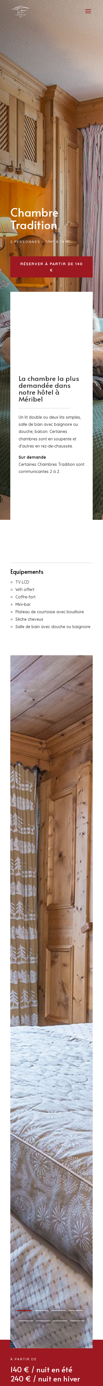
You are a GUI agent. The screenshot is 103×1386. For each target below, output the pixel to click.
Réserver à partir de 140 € (51, 266)
